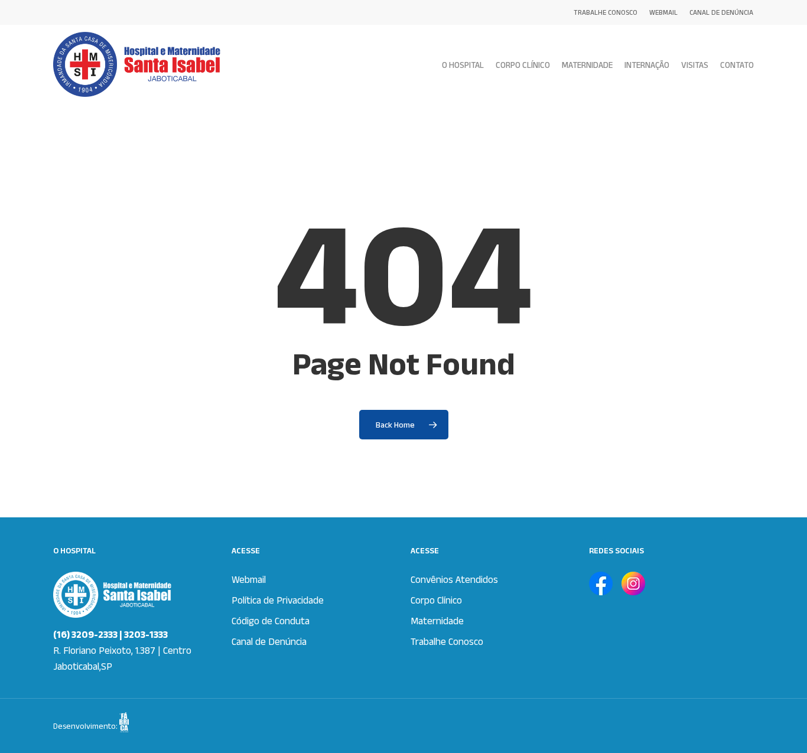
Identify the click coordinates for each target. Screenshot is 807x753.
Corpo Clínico (436, 600)
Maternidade (437, 620)
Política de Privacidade (278, 600)
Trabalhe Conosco (447, 641)
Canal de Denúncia (269, 641)
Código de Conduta (271, 620)
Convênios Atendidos (454, 579)
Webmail (249, 579)
